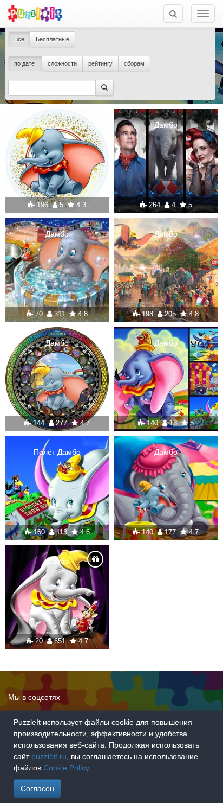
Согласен (37, 788)
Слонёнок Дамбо (57, 124)
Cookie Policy (66, 767)
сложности (62, 63)
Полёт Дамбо (57, 452)
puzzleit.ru (49, 756)
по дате (25, 63)
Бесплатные (52, 39)
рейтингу (100, 63)
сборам (134, 63)
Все (19, 39)
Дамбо (166, 124)
